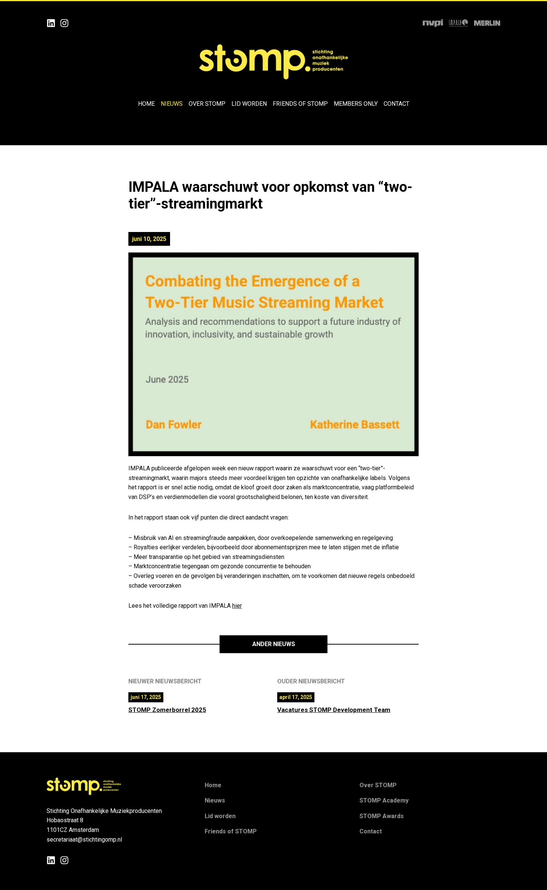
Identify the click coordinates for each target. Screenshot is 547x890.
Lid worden (249, 103)
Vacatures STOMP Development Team (333, 709)
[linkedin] (51, 23)
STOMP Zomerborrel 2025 (167, 709)
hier (237, 605)
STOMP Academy (384, 800)
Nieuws (172, 103)
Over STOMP (207, 103)
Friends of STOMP (300, 103)
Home (146, 103)
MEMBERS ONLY (356, 103)
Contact (396, 103)
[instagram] (64, 23)
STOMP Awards (381, 816)
